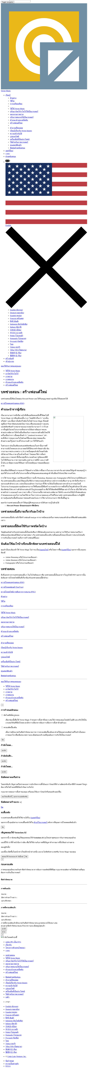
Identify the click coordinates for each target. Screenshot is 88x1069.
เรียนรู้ (8, 95)
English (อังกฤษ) (16, 310)
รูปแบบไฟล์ (14, 136)
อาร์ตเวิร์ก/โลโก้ (12, 374)
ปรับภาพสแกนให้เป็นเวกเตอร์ (21, 117)
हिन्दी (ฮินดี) (14, 321)
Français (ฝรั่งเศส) (17, 318)
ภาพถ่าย (9, 376)
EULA (8, 1066)
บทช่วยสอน (10, 955)
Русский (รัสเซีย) (16, 341)
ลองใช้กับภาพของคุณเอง (11, 366)
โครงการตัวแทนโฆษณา (15, 948)
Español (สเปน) (16, 316)
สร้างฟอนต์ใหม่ (16, 123)
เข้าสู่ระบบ (10, 361)
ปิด (3, 740)
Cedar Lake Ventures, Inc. (16, 1056)
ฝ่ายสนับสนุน (11, 156)
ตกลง (4, 932)
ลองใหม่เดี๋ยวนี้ (7, 796)
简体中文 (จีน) (15, 353)
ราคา (8, 154)
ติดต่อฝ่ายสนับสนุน (17, 148)
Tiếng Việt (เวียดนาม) (18, 350)
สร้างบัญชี (10, 358)
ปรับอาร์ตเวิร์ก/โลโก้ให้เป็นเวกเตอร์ (24, 111)
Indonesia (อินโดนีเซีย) (18, 324)
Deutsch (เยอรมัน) (17, 313)
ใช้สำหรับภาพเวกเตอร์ (19, 142)
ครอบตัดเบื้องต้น (10, 727)
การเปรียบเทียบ (16, 104)
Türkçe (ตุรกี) (15, 347)
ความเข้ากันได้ (16, 134)
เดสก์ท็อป (9, 151)
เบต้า (7, 997)
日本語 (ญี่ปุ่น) (15, 330)
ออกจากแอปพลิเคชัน (20, 796)
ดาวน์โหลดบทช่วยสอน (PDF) (12, 403)
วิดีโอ (12, 101)
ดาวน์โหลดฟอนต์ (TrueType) (12, 587)
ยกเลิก (4, 750)
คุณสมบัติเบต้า (16, 145)
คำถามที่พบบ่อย (16, 128)
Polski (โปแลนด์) (16, 336)
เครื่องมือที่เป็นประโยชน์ (19, 139)
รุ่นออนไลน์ (43, 550)
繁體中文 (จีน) (15, 356)
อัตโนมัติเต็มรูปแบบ (11, 715)
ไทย (11, 344)
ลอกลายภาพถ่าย (16, 114)
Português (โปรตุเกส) (18, 338)
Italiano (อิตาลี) (16, 327)
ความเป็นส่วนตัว (12, 1064)
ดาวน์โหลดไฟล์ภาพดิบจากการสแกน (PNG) (18, 592)
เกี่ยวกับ (9, 945)
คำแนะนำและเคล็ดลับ (19, 120)
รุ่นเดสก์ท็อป (66, 550)
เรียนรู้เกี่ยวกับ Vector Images (21, 131)
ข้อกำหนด (10, 1061)
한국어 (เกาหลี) (16, 333)
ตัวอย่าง (13, 98)
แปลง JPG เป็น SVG (13, 942)
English (8, 225)
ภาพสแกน (10, 379)
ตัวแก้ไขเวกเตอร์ (41, 822)
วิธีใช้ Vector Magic (17, 109)
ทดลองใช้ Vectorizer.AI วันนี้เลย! (12, 856)
